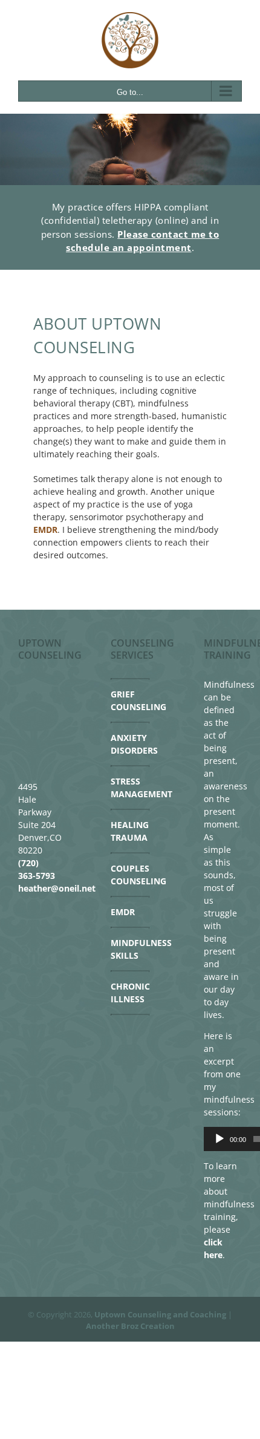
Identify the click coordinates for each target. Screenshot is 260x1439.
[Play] (219, 1139)
